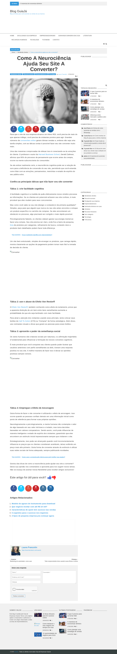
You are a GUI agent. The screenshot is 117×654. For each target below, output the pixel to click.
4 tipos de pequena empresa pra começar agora (33, 516)
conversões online (28, 140)
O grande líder (88, 141)
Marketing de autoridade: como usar (21, 561)
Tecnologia (34, 40)
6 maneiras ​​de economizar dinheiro (31, 3)
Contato (56, 40)
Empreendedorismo (47, 35)
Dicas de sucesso (29, 74)
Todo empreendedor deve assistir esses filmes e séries (61, 561)
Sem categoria (88, 214)
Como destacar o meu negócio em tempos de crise (48, 625)
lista (12, 225)
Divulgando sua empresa (27, 35)
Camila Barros (88, 135)
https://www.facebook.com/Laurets (31, 550)
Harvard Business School (49, 154)
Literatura (87, 35)
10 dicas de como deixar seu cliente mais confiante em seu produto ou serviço (95, 151)
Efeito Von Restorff (20, 307)
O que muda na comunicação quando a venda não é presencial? (95, 143)
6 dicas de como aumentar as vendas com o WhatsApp (93, 130)
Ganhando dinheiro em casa (69, 35)
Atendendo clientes (22, 52)
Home (12, 35)
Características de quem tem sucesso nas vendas (34, 510)
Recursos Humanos (19, 40)
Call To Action (24, 321)
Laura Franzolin (62, 74)
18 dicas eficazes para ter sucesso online (48, 616)
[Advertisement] (76, 20)
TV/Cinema (46, 40)
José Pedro (87, 128)
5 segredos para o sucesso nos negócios (30, 513)
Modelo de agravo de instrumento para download (33, 504)
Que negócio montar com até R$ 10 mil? (29, 507)
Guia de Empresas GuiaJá (43, 651)
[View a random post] (104, 44)
